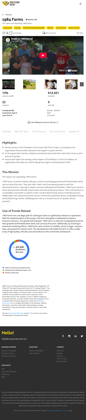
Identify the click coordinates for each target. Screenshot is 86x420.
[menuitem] (80, 3)
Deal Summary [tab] (39, 131)
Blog (3, 377)
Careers (60, 356)
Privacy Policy (62, 361)
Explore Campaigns (36, 351)
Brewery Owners (8, 353)
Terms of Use (62, 359)
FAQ (31, 313)
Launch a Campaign (9, 351)
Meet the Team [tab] (22, 131)
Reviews (60, 353)
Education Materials (9, 371)
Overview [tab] (6, 131)
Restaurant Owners (9, 356)
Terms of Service (63, 410)
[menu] (69, 3)
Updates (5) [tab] (74, 131)
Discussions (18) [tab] (57, 131)
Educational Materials (15, 313)
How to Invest (34, 353)
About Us (60, 351)
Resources (5, 374)
